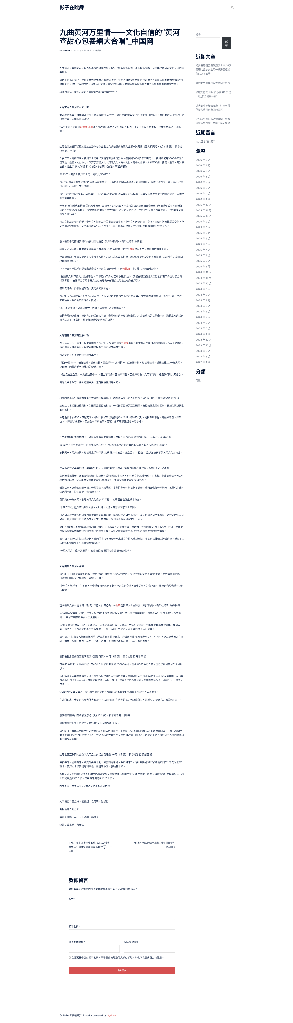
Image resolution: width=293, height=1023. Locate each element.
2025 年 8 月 (203, 227)
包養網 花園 (86, 126)
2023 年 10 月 (204, 345)
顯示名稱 (74, 926)
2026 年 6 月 (203, 170)
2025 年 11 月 (203, 210)
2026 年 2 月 (203, 193)
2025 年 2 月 (203, 260)
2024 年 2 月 (203, 328)
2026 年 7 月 (203, 165)
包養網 (126, 268)
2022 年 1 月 (203, 362)
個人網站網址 (131, 942)
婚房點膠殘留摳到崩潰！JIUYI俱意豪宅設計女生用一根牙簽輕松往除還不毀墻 (213, 69)
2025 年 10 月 (204, 215)
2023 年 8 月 (203, 356)
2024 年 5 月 (203, 311)
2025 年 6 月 (203, 238)
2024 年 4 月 (203, 317)
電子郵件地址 (77, 942)
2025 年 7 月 (203, 232)
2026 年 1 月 (203, 199)
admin (66, 50)
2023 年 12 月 (204, 339)
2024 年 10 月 (204, 283)
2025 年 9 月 (203, 221)
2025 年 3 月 (203, 255)
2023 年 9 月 (203, 350)
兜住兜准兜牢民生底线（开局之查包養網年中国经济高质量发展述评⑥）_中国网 (90, 847)
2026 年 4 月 (203, 182)
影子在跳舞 (72, 7)
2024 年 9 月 (203, 289)
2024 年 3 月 (203, 322)
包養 (132, 249)
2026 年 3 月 (203, 187)
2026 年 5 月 (203, 176)
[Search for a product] (232, 7)
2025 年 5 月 (203, 244)
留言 (72, 899)
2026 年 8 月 (203, 159)
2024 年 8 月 (203, 294)
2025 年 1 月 (203, 266)
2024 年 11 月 (203, 277)
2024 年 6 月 (203, 305)
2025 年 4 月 (203, 249)
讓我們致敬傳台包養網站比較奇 (213, 82)
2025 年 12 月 (204, 204)
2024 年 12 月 (204, 272)
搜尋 (198, 34)
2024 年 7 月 (203, 300)
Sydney (111, 1015)
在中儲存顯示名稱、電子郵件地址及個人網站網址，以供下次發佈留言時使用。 (117, 957)
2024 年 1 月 (203, 334)
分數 (198, 380)
